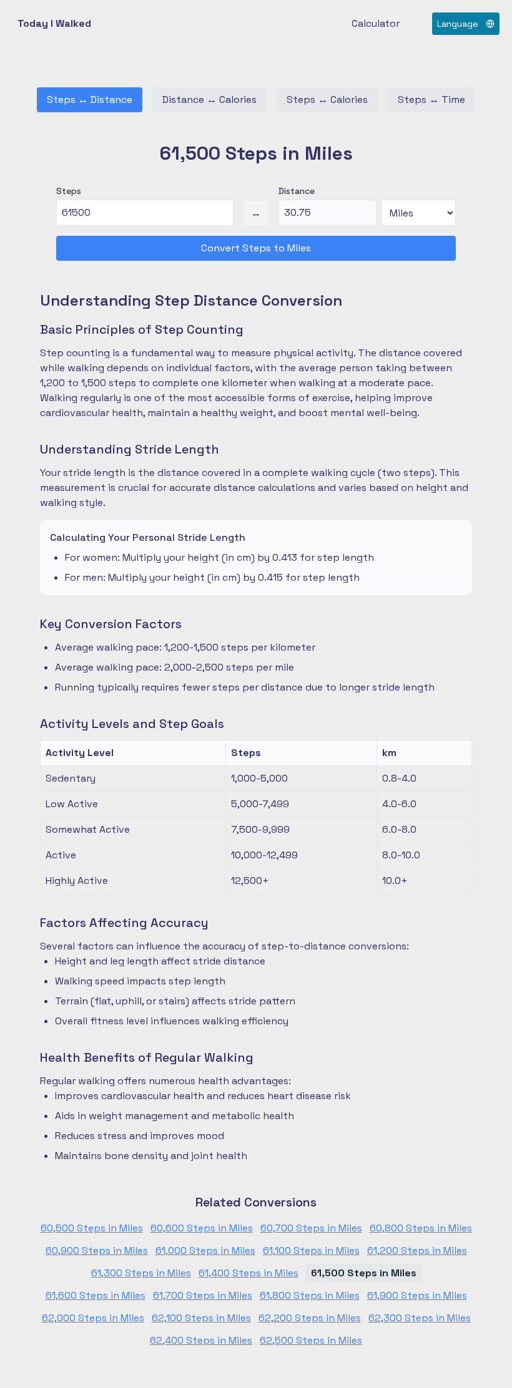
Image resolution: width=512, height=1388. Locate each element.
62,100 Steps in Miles (201, 1317)
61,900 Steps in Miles (417, 1295)
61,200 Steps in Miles (417, 1250)
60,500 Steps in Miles (92, 1228)
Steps (68, 191)
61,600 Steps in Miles (95, 1295)
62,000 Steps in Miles (93, 1317)
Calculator (376, 23)
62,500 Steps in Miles (311, 1340)
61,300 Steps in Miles (141, 1272)
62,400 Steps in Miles (201, 1340)
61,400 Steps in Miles (248, 1272)
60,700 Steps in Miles (311, 1228)
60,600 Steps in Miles (201, 1228)
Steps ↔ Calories (327, 99)
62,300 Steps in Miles (419, 1317)
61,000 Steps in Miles (205, 1250)
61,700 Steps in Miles (202, 1295)
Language (457, 23)
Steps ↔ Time (431, 99)
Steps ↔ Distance (89, 99)
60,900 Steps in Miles (97, 1250)
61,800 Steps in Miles (310, 1295)
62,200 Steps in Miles (309, 1317)
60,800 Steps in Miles (421, 1228)
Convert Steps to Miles (256, 248)
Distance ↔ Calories (209, 99)
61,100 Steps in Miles (311, 1250)
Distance (296, 191)
